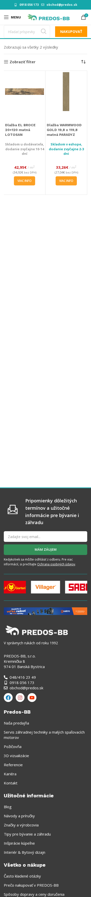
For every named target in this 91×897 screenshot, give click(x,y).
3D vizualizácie (16, 755)
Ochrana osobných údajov (56, 564)
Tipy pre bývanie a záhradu (27, 834)
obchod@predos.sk (62, 5)
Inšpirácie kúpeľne (19, 843)
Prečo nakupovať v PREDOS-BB (31, 885)
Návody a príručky (19, 815)
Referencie (13, 764)
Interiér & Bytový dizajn (24, 852)
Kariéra (10, 773)
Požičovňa (12, 746)
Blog (8, 806)
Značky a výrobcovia (21, 824)
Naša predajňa (16, 722)
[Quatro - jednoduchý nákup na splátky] (45, 610)
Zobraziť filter (22, 61)
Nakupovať (71, 31)
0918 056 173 (29, 5)
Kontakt (10, 782)
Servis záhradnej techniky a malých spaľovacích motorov (44, 735)
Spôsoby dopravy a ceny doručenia (34, 894)
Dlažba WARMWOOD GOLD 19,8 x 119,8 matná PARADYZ (64, 130)
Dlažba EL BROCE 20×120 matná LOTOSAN (20, 130)
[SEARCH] (43, 31)
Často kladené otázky (22, 876)
